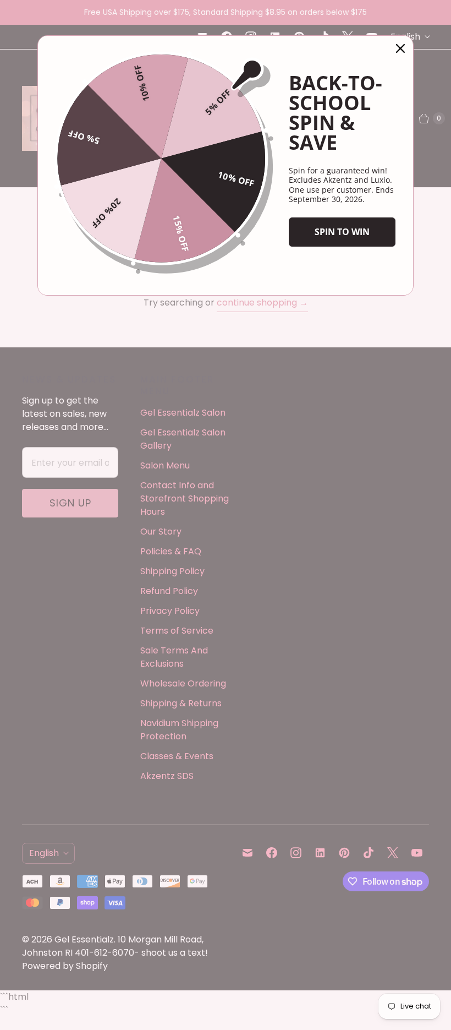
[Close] (400, 48)
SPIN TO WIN (342, 232)
